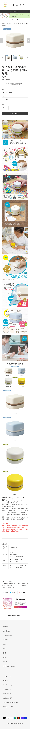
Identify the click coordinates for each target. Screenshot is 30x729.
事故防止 (5, 640)
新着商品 (5, 626)
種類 (3, 89)
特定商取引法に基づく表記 (10, 702)
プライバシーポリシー (9, 707)
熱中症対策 (6, 631)
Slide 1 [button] (12, 19)
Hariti (12, 723)
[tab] (12, 19)
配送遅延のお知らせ (15, 11)
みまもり (5, 644)
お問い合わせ (7, 693)
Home (4, 23)
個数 (3, 104)
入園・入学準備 (7, 635)
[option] (8, 57)
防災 (4, 653)
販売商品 (5, 680)
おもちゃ (5, 661)
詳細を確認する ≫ (15, 84)
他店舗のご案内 (7, 698)
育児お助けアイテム (9, 666)
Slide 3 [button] (17, 19)
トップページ (7, 676)
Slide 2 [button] (15, 19)
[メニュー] (27, 5)
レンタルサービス (8, 685)
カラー (3, 96)
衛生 (4, 648)
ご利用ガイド (7, 689)
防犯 (4, 657)
